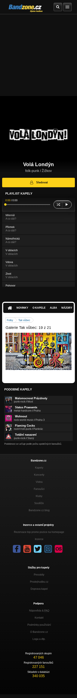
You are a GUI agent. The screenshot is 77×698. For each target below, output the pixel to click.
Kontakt (39, 617)
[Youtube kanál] (27, 549)
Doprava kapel (39, 588)
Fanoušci (39, 489)
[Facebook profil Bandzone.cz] (17, 549)
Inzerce (39, 539)
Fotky (10, 320)
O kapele (39, 307)
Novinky (22, 307)
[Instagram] (48, 549)
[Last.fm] (58, 549)
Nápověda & (39, 610)
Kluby (39, 496)
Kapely (39, 467)
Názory (66, 307)
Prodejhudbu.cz (39, 581)
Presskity (39, 574)
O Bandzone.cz (39, 631)
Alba (53, 307)
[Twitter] (37, 549)
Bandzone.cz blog (39, 510)
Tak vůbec (24, 320)
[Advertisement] (38, 55)
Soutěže (39, 503)
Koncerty (39, 474)
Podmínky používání (39, 624)
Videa (39, 481)
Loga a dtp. (39, 639)
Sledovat (42, 182)
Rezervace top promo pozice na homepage (39, 532)
